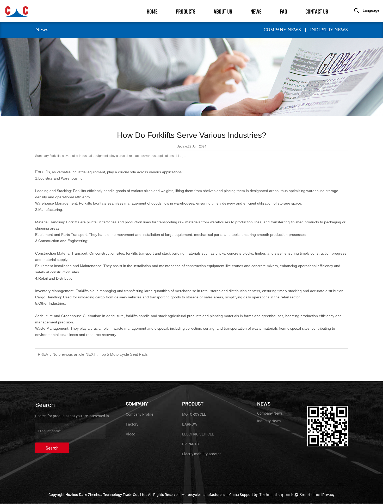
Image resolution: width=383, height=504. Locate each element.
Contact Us (316, 11)
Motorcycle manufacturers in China (210, 494)
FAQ (283, 11)
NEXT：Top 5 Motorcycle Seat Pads (116, 354)
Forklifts (42, 172)
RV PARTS (190, 443)
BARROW (189, 424)
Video (130, 434)
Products (185, 11)
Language (371, 10)
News (256, 11)
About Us (223, 11)
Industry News (329, 29)
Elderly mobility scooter (201, 453)
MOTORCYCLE (194, 414)
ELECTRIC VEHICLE (198, 434)
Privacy (328, 494)
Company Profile (139, 414)
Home (152, 11)
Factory (132, 424)
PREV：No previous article (61, 354)
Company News (282, 29)
